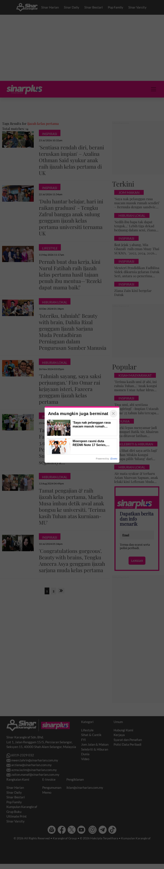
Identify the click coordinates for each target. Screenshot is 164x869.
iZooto (113, 458)
